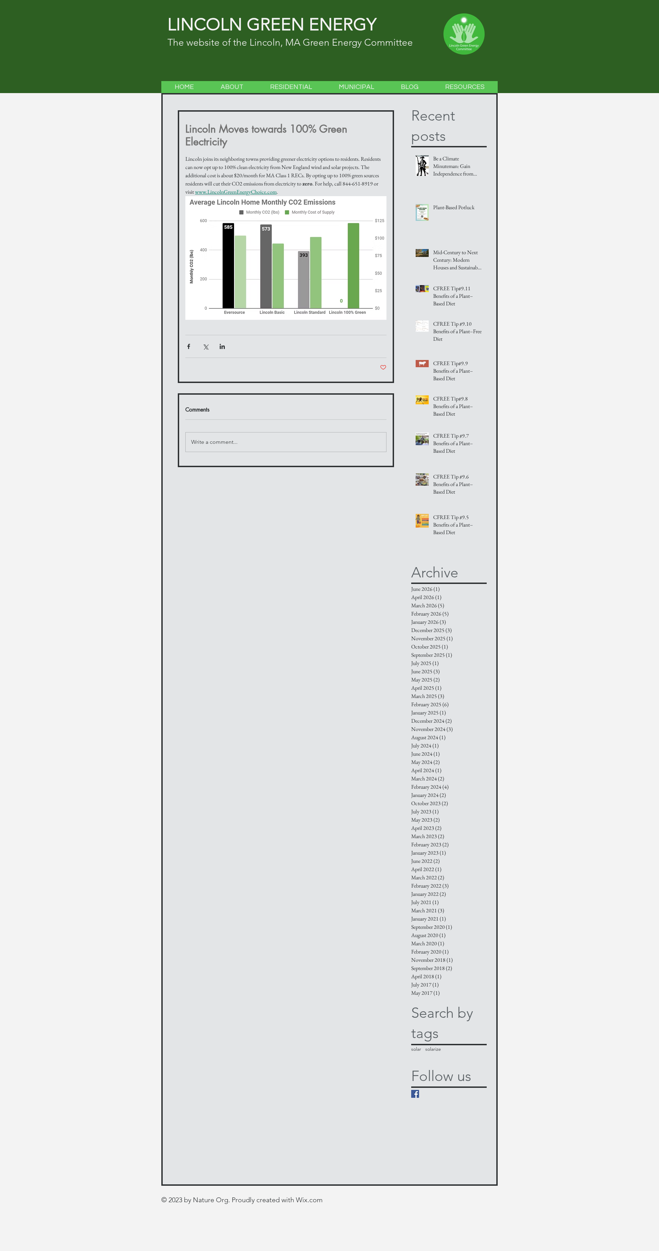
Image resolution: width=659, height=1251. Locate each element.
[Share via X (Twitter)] (205, 346)
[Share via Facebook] (188, 346)
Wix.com (309, 1200)
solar (416, 1049)
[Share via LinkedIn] (222, 346)
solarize (433, 1049)
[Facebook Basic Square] (415, 1094)
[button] (231, 87)
